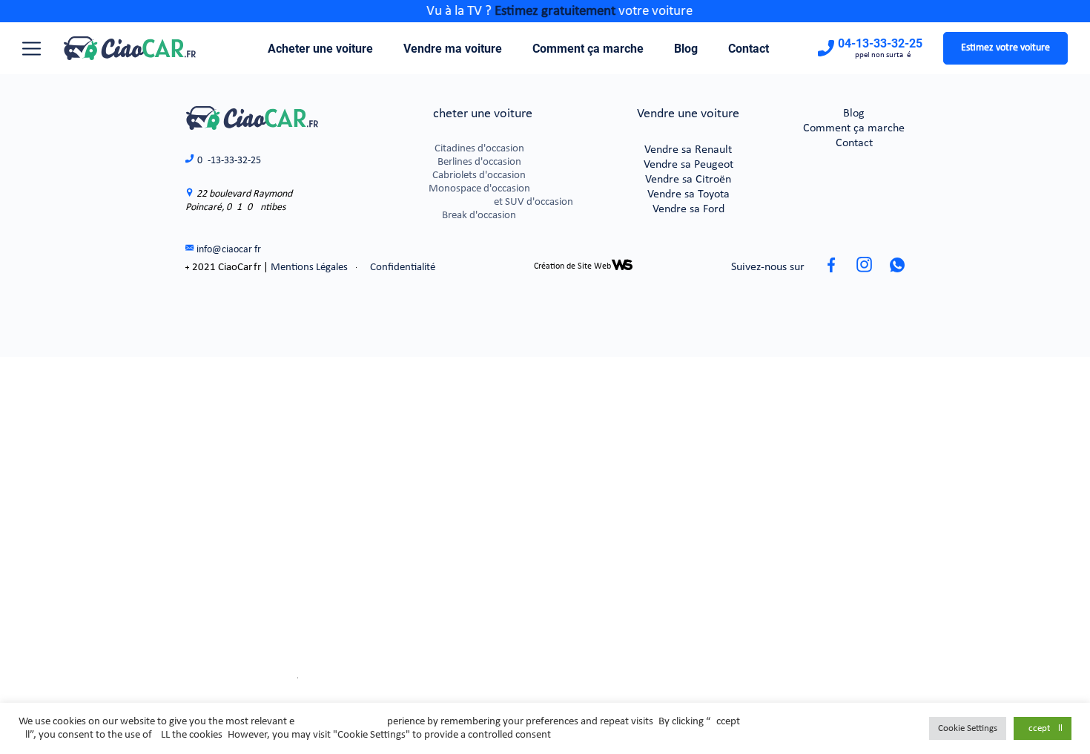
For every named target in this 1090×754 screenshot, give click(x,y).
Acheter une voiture (320, 49)
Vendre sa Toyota (688, 194)
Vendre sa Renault (688, 150)
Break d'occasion (479, 215)
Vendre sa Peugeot (688, 165)
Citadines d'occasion (479, 148)
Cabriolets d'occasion (479, 175)
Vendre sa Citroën (688, 180)
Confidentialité (402, 267)
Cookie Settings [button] (967, 728)
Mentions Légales (309, 267)
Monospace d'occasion (479, 188)
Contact (748, 49)
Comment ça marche (588, 49)
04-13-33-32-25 (880, 43)
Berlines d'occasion (479, 162)
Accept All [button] (1043, 728)
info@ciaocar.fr (228, 249)
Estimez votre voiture (1005, 47)
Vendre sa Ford (688, 209)
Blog (686, 49)
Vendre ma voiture (452, 49)
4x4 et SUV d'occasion (479, 202)
